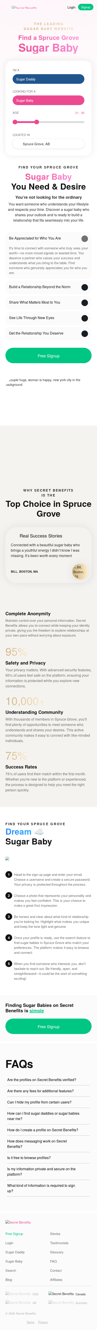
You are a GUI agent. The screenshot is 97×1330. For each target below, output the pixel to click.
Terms (30, 1322)
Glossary (57, 1252)
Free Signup (49, 355)
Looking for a (24, 91)
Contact (56, 1270)
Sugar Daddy (15, 1252)
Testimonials (59, 1242)
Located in (21, 135)
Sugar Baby (14, 1261)
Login (71, 7)
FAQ (53, 1261)
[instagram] (7, 1322)
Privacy (43, 1322)
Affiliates (56, 1279)
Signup (85, 7)
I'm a (16, 70)
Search (10, 1270)
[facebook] (14, 1322)
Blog (8, 1279)
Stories (55, 1233)
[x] (21, 1322)
